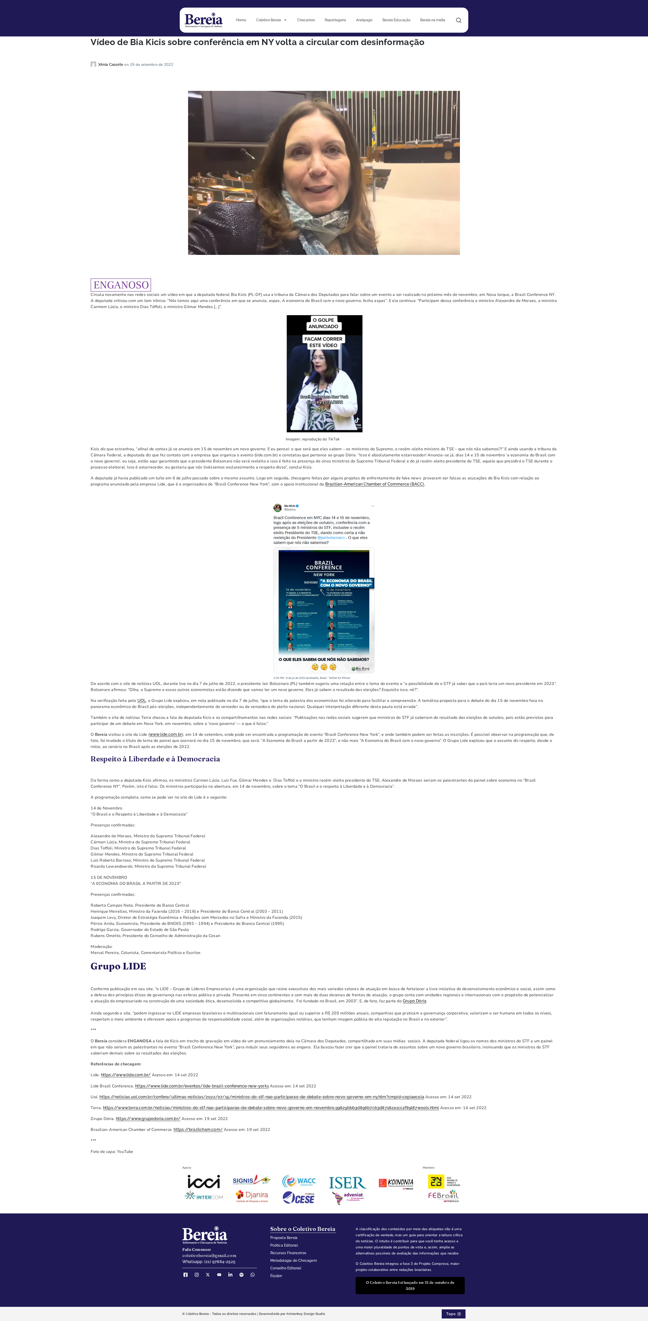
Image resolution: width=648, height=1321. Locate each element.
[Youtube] (221, 1275)
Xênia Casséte (111, 64)
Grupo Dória (414, 1001)
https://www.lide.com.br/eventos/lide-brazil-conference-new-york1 (202, 1086)
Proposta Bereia (283, 1238)
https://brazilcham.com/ (198, 1129)
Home (241, 20)
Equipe (276, 1276)
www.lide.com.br (166, 734)
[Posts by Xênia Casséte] (94, 64)
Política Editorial (284, 1245)
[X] (209, 1275)
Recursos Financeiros (288, 1253)
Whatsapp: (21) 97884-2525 (208, 1261)
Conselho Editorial (285, 1268)
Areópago (364, 20)
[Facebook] (187, 1275)
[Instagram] (198, 1275)
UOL (141, 700)
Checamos (306, 20)
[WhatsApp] (254, 1275)
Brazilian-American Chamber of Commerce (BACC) (374, 484)
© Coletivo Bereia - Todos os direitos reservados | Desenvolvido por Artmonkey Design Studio (253, 1314)
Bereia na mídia (432, 20)
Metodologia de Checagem (293, 1260)
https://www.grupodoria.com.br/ (148, 1118)
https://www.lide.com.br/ (126, 1074)
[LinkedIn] (232, 1275)
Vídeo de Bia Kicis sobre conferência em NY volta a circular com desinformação (257, 42)
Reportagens (335, 20)
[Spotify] (243, 1275)
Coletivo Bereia (268, 20)
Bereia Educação (396, 20)
